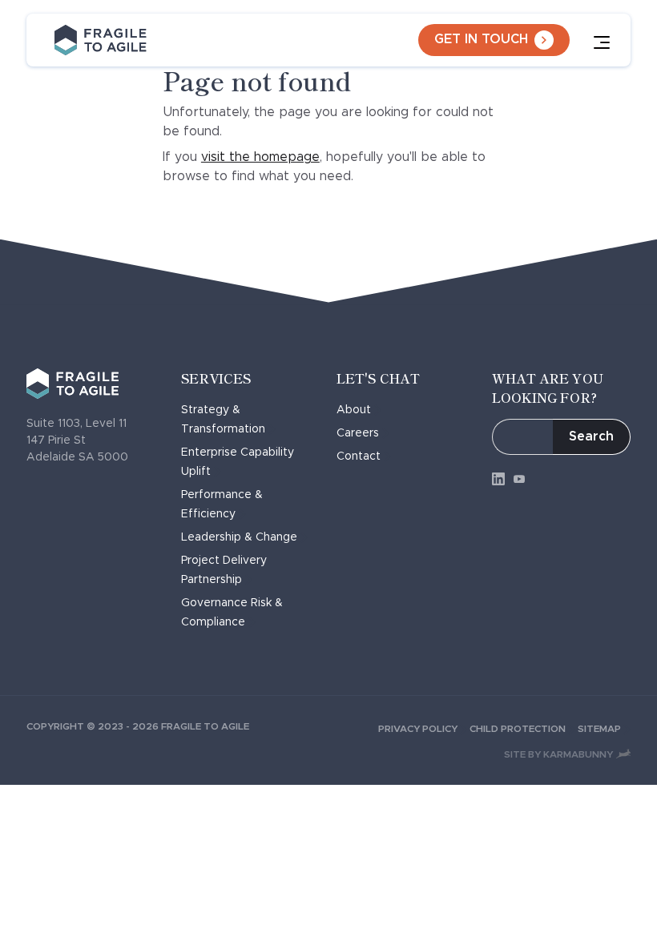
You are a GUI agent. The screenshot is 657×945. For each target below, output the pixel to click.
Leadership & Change (239, 537)
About (354, 410)
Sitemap (599, 729)
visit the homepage (260, 157)
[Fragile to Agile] (100, 40)
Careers (358, 433)
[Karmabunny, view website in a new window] (623, 754)
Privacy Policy (417, 729)
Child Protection (518, 729)
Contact (359, 456)
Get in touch (481, 39)
